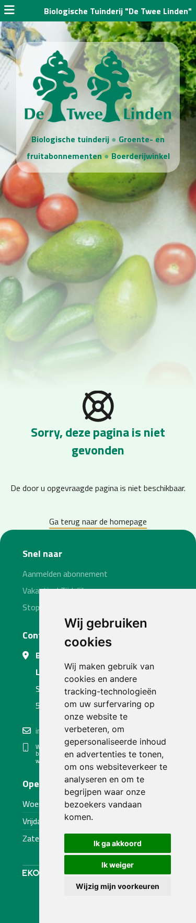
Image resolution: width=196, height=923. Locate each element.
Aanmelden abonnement (65, 573)
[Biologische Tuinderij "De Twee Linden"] (98, 85)
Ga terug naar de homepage (98, 521)
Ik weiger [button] (117, 864)
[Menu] (9, 11)
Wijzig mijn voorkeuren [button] (117, 886)
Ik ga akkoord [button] (118, 843)
